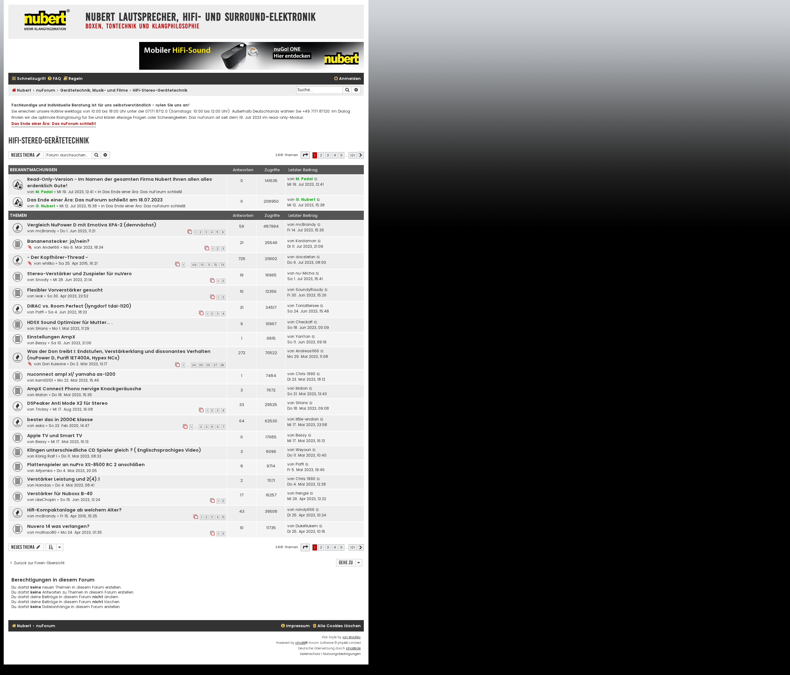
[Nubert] (45, 20)
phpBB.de (353, 648)
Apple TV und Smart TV (54, 436)
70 (202, 265)
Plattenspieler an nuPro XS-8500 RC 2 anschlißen (86, 465)
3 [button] (328, 155)
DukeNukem (307, 525)
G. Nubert (45, 206)
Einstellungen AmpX (51, 337)
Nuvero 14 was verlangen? (58, 526)
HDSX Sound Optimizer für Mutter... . (70, 322)
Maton (41, 394)
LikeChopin (45, 499)
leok (39, 296)
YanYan (303, 336)
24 (194, 365)
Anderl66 (50, 247)
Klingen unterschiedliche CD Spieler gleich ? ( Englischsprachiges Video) (114, 450)
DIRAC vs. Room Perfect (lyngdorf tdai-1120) (79, 306)
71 (209, 265)
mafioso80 (45, 532)
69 (194, 265)
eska (39, 425)
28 (222, 365)
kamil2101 (44, 380)
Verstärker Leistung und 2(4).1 (63, 479)
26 (208, 365)
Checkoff (304, 322)
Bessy (41, 343)
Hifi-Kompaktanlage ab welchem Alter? (74, 510)
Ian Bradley (352, 637)
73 (222, 265)
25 (201, 365)
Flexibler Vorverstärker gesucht (65, 290)
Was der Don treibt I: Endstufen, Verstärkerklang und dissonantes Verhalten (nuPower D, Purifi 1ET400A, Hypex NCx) (118, 354)
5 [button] (341, 155)
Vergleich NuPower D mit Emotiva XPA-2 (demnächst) (91, 225)
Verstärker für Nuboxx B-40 (60, 494)
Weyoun (303, 449)
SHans (41, 328)
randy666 (305, 509)
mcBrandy (45, 231)
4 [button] (335, 155)
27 (215, 365)
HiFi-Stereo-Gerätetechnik (48, 140)
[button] (305, 155)
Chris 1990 (305, 373)
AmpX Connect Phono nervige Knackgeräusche (84, 389)
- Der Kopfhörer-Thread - (57, 257)
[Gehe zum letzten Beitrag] (316, 179)
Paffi (39, 312)
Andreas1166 (307, 351)
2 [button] (321, 155)
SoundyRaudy (309, 289)
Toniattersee (307, 305)
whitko (48, 263)
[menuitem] (54, 79)
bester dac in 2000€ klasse (60, 419)
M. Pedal (44, 191)
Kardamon (306, 240)
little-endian (307, 419)
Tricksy (41, 409)
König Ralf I (46, 456)
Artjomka (43, 470)
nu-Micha (305, 273)
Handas (43, 485)
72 (215, 265)
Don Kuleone (54, 363)
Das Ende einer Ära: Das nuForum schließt (53, 123)
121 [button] (352, 155)
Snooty (42, 279)
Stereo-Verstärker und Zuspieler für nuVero (79, 274)
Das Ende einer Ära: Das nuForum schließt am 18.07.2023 (95, 200)
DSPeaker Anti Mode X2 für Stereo (67, 403)
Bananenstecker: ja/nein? (58, 241)
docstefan (305, 256)
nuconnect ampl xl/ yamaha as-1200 (71, 374)
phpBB (300, 642)
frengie (302, 493)
